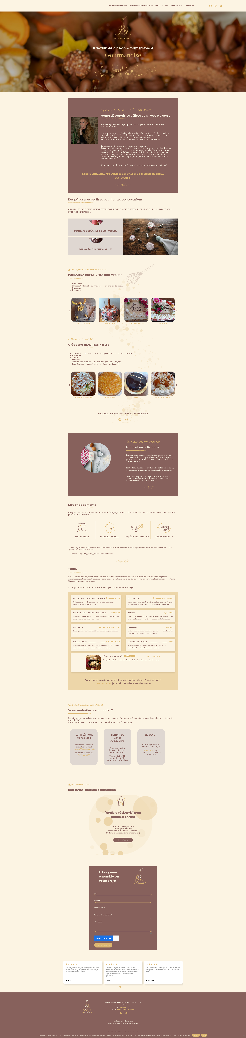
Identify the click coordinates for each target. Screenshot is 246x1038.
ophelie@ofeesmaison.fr (84, 749)
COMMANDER (176, 6)
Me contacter (149, 750)
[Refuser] (244, 1035)
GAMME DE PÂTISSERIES (117, 6)
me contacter (103, 683)
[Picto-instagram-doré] (215, 5)
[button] (69, 310)
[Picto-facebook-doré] (210, 5)
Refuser (204, 1035)
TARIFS (165, 6)
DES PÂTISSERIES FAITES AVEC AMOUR (145, 6)
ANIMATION (189, 6)
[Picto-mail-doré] (221, 5)
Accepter (196, 1035)
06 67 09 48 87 (83, 755)
